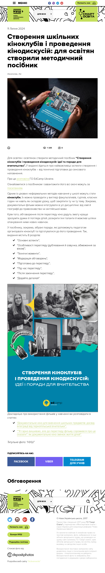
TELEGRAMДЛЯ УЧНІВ (77, 461)
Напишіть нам (83, 3)
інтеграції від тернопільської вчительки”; (41, 426)
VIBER (49, 461)
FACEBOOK (21, 461)
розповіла (23, 179)
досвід (90, 423)
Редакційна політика (18, 542)
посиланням (14, 188)
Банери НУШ (16, 534)
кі (20, 74)
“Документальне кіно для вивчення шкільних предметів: (51, 423)
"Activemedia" (34, 561)
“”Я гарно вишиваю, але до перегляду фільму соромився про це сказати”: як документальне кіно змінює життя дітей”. (56, 433)
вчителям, (13, 74)
